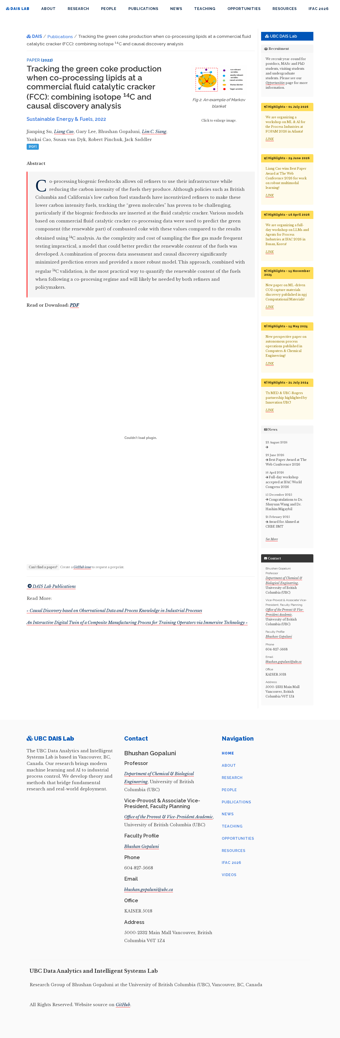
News (176, 8)
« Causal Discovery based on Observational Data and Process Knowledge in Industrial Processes (114, 610)
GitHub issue (82, 567)
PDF (74, 305)
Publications (143, 8)
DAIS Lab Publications (54, 586)
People (108, 8)
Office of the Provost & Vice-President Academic (168, 816)
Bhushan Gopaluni (279, 636)
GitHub (123, 1004)
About (48, 8)
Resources (285, 8)
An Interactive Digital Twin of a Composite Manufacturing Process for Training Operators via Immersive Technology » (137, 622)
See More (272, 539)
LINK (270, 139)
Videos (229, 875)
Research (78, 8)
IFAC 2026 (319, 8)
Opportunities (244, 8)
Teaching (205, 8)
